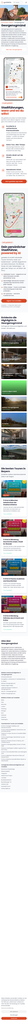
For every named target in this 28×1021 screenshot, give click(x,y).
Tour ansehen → (8, 514)
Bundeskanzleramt (6, 780)
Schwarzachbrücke (6, 677)
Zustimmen (14, 1018)
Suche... (18, 2)
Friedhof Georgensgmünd (8, 693)
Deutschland (4, 22)
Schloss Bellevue (5, 788)
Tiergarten (4, 773)
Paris (2, 702)
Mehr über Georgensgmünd (14, 49)
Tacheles (3, 778)
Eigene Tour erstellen (14, 301)
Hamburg (3, 708)
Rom (2, 713)
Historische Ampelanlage (8, 769)
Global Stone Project (6, 775)
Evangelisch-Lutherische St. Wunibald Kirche (13, 679)
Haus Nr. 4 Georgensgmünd (8, 691)
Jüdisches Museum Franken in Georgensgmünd (9, 688)
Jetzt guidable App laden (14, 181)
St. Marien (4, 681)
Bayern (11, 22)
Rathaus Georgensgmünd (8, 683)
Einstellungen (14, 1015)
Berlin (2, 700)
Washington (4, 719)
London (3, 706)
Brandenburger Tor (6, 782)
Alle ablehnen (14, 1011)
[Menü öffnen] (26, 2)
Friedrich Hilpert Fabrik (7, 685)
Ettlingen (3, 711)
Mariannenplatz (5, 771)
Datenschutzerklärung (7, 1008)
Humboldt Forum (5, 786)
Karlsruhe (3, 715)
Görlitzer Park (4, 784)
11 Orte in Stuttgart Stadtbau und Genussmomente (10, 726)
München (3, 704)
